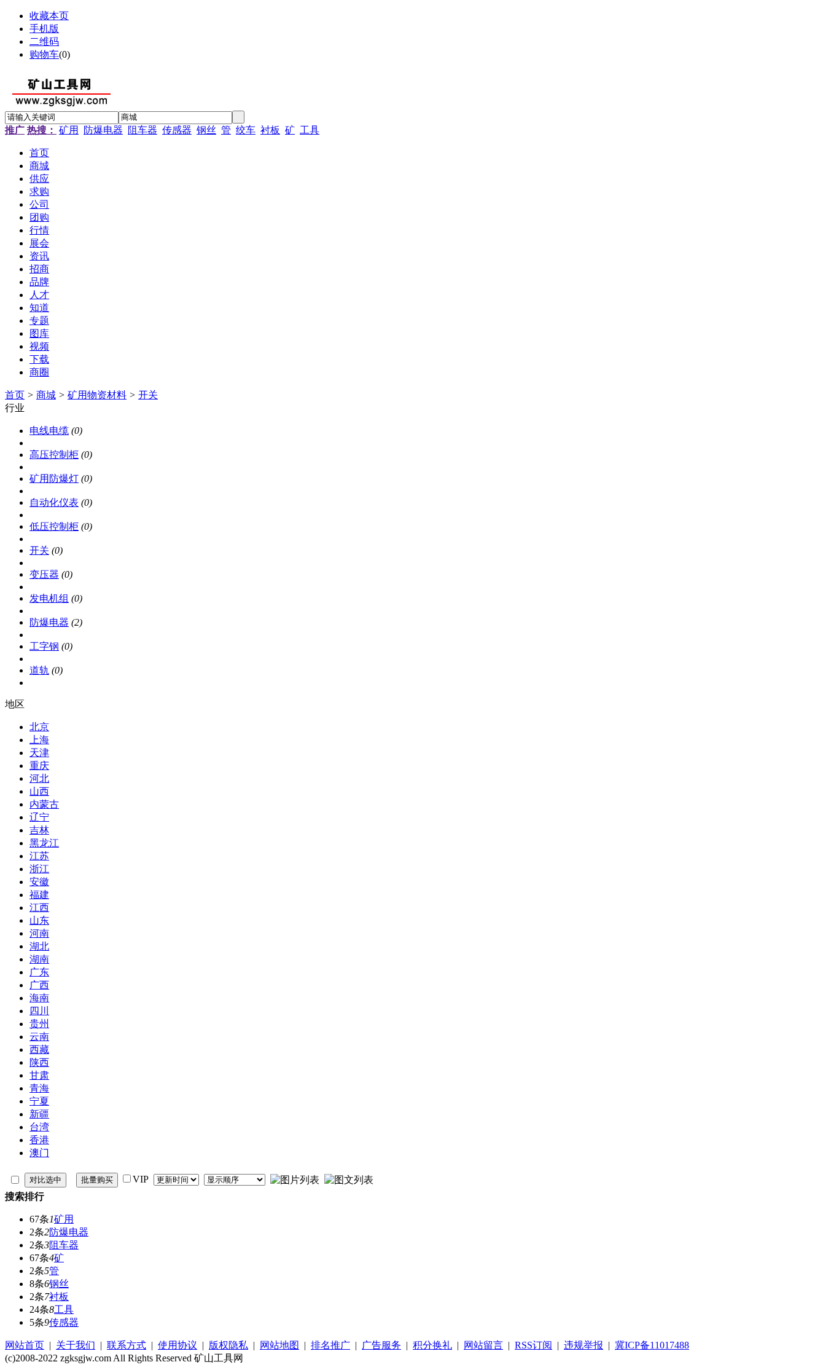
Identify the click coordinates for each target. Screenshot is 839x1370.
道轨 (39, 670)
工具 (309, 130)
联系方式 (126, 1345)
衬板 (270, 130)
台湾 (39, 1127)
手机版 (44, 28)
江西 (39, 907)
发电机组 (49, 598)
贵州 (39, 1023)
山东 (39, 920)
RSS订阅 (533, 1345)
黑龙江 (44, 843)
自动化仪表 (54, 502)
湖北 (39, 946)
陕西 (39, 1062)
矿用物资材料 (97, 395)
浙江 (39, 869)
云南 (39, 1036)
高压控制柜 (54, 454)
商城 (46, 395)
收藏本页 (49, 15)
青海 (39, 1088)
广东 (39, 972)
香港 (39, 1140)
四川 (39, 1011)
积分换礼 (432, 1345)
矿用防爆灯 (54, 478)
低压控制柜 (54, 526)
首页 (15, 395)
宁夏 (39, 1101)
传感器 (177, 130)
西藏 (39, 1049)
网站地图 (279, 1345)
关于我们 (75, 1345)
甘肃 (39, 1075)
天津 (39, 752)
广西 (39, 985)
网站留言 (483, 1345)
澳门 (39, 1153)
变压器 (44, 574)
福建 (39, 894)
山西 (39, 791)
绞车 (246, 130)
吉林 (39, 830)
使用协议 (177, 1345)
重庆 (39, 765)
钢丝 (206, 130)
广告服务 (381, 1345)
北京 (39, 727)
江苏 (39, 856)
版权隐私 (228, 1345)
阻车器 (142, 130)
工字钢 (44, 646)
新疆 (39, 1114)
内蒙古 (44, 804)
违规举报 (583, 1345)
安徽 (39, 881)
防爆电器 (103, 130)
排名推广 (330, 1345)
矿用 (69, 130)
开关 (148, 395)
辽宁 (39, 817)
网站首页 (24, 1345)
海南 (39, 998)
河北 (39, 778)
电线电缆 (49, 430)
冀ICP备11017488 (652, 1345)
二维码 (44, 41)
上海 (39, 739)
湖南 (39, 959)
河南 (39, 933)
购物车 (44, 54)
